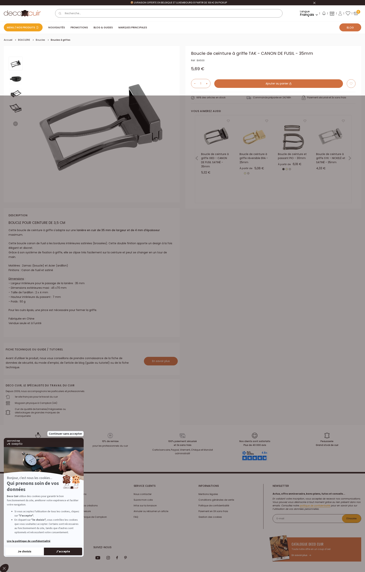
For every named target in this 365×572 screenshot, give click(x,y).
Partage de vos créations (83, 505)
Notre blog (74, 499)
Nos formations (77, 494)
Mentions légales (208, 494)
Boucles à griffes (60, 39)
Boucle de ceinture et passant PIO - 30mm (292, 156)
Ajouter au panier (277, 83)
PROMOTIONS (79, 27)
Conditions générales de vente (216, 499)
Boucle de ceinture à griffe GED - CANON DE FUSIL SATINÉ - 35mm (215, 160)
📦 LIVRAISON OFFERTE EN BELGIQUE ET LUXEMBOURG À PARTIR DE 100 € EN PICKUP (178, 2)
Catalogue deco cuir (308, 544)
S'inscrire (351, 518)
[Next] (15, 123)
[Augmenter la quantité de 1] (208, 83)
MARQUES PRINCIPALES (132, 27)
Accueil (8, 39)
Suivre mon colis (143, 499)
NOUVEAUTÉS (56, 27)
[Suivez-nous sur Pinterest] (125, 557)
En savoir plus (161, 361)
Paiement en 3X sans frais (213, 511)
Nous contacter (143, 494)
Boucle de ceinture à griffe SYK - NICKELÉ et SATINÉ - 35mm (330, 158)
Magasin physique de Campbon (88, 517)
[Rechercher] (60, 13)
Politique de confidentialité (213, 505)
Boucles (40, 39)
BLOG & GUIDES (103, 27)
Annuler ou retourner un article (151, 511)
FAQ (136, 517)
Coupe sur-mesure (80, 511)
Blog (350, 27)
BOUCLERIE (24, 39)
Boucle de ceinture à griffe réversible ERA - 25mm (254, 158)
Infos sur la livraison (145, 505)
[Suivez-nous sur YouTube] (97, 557)
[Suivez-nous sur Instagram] (108, 557)
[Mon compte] (340, 13)
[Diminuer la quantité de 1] (193, 83)
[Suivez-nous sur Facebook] (117, 557)
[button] (324, 14)
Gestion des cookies (210, 517)
